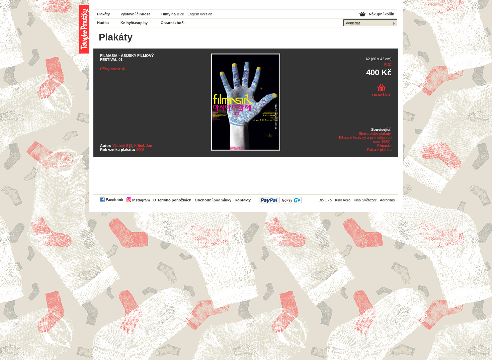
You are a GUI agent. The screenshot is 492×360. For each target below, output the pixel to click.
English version (199, 14)
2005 (140, 150)
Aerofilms (387, 200)
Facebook (114, 200)
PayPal (280, 200)
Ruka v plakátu (379, 150)
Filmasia (384, 146)
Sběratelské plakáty (375, 133)
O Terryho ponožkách (172, 200)
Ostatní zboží (172, 23)
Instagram (141, 200)
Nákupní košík (381, 14)
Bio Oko (325, 200)
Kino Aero (342, 200)
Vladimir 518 (122, 146)
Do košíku (381, 95)
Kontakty (243, 200)
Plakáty (103, 14)
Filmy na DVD (172, 14)
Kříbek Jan (143, 146)
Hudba (103, 23)
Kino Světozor (365, 200)
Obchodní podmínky (213, 200)
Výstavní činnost (135, 14)
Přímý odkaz (110, 69)
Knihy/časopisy (134, 23)
